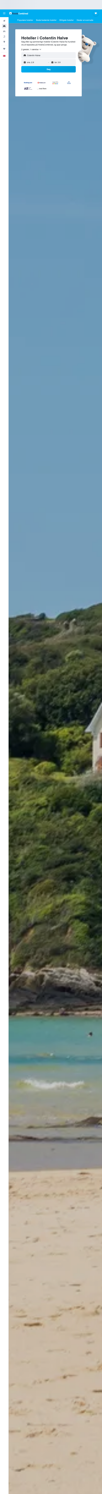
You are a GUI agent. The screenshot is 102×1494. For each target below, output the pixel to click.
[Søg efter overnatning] (4, 26)
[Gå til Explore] (4, 41)
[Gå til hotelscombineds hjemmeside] (18, 13)
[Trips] (4, 48)
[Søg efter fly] (4, 20)
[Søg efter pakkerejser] (4, 36)
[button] (4, 13)
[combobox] (31, 49)
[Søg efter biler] (4, 31)
